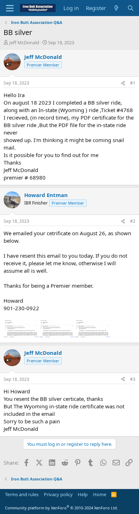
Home (99, 494)
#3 (132, 379)
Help (83, 494)
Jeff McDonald (24, 42)
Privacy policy (58, 494)
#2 (132, 221)
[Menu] (9, 8)
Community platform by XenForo (61, 507)
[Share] (123, 83)
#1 (132, 83)
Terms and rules (21, 494)
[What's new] (116, 8)
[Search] (131, 8)
